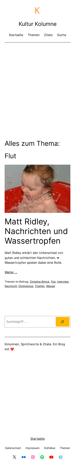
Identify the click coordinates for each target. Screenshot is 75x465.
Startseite (37, 439)
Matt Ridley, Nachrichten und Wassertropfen (36, 231)
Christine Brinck (39, 281)
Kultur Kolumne (38, 24)
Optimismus (25, 286)
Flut (53, 281)
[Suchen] (62, 322)
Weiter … (11, 272)
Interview (62, 281)
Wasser (50, 286)
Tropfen (40, 286)
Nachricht (11, 286)
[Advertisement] (37, 84)
